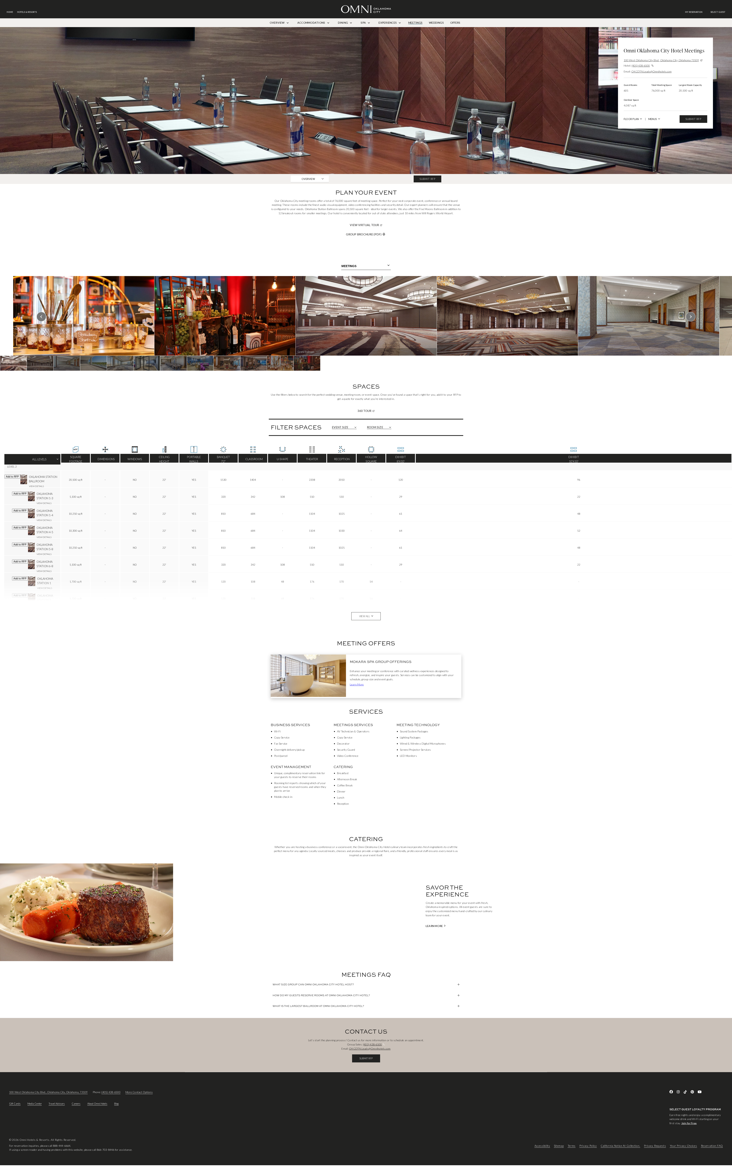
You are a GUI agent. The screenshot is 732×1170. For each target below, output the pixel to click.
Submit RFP (693, 119)
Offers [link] (455, 22)
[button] (717, 12)
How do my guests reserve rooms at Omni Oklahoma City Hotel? (321, 995)
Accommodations (311, 22)
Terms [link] (572, 1145)
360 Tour (379, 410)
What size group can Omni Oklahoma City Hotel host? (313, 984)
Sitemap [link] (559, 1145)
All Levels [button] (32, 460)
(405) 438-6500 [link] (110, 1092)
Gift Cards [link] (15, 1103)
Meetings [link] (415, 22)
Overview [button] (308, 178)
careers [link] (76, 1103)
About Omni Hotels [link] (97, 1103)
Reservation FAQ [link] (712, 1145)
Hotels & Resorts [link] (27, 12)
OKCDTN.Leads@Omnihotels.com (651, 71)
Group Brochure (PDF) (363, 234)
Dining (343, 22)
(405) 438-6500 (641, 65)
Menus (652, 119)
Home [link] (10, 12)
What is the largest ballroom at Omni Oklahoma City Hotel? (318, 1006)
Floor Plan (631, 119)
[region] (366, 323)
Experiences (388, 22)
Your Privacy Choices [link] (683, 1145)
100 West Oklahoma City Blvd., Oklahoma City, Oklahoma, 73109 (48, 1092)
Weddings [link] (436, 22)
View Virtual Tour (379, 225)
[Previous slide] (41, 316)
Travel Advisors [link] (57, 1103)
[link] (695, 12)
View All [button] (364, 616)
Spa (363, 22)
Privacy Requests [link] (655, 1145)
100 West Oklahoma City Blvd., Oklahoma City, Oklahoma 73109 (661, 60)
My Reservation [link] (693, 12)
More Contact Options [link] (139, 1092)
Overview (277, 22)
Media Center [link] (34, 1103)
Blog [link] (116, 1103)
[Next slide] (690, 316)
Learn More (357, 684)
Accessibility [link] (542, 1145)
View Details (36, 486)
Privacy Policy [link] (588, 1145)
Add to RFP (12, 476)
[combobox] (366, 266)
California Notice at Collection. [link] (620, 1145)
